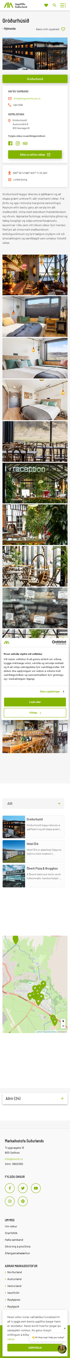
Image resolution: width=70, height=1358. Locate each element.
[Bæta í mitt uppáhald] (52, 29)
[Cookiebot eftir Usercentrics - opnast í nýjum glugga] (52, 642)
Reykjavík (13, 1306)
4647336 (18, 104)
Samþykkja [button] (35, 1347)
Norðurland (14, 1272)
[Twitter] (23, 1188)
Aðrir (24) (13, 1098)
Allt (10, 803)
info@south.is (14, 1159)
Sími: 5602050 (14, 1164)
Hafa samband (14, 1239)
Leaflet (39, 1032)
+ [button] (63, 1021)
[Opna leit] (54, 5)
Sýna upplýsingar (50, 691)
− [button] (63, 1026)
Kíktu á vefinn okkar (32, 154)
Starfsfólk (11, 1233)
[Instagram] (10, 1201)
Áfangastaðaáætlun (17, 1253)
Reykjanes (13, 1299)
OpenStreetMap (50, 1032)
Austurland (14, 1279)
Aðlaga (33, 712)
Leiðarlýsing (20, 179)
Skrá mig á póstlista (17, 1246)
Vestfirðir (13, 1292)
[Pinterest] (23, 1201)
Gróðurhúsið (35, 79)
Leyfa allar (35, 702)
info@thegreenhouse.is (27, 98)
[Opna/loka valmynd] (62, 5)
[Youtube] (36, 1188)
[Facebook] (10, 1188)
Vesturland (14, 1286)
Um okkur (11, 1226)
